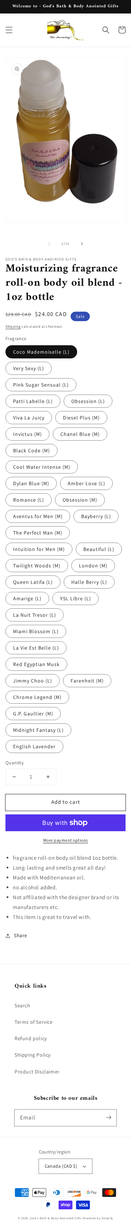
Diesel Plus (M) (81, 417)
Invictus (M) (27, 434)
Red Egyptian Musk (36, 664)
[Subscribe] (108, 1118)
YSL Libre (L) (75, 598)
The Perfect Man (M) (37, 532)
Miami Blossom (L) (36, 631)
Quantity (14, 763)
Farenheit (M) (87, 680)
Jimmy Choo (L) (32, 680)
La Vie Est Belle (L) (36, 647)
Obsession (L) (88, 401)
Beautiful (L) (98, 549)
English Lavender (34, 746)
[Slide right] (82, 244)
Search (23, 1005)
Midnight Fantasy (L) (38, 730)
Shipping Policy (33, 1055)
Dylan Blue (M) (31, 483)
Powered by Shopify (98, 1218)
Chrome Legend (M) (37, 697)
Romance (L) (28, 500)
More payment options (65, 840)
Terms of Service (34, 1022)
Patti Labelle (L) (33, 401)
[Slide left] (49, 244)
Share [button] (20, 935)
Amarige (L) (27, 598)
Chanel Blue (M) (80, 434)
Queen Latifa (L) (33, 582)
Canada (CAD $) (61, 1166)
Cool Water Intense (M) (41, 467)
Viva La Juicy (28, 417)
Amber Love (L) (86, 483)
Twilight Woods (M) (36, 565)
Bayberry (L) (96, 516)
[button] (9, 30)
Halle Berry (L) (89, 582)
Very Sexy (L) (28, 368)
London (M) (93, 565)
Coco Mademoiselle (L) (41, 352)
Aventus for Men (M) (38, 516)
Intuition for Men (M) (39, 549)
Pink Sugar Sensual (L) (41, 384)
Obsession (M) (80, 500)
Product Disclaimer (37, 1071)
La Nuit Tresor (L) (34, 615)
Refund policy (31, 1038)
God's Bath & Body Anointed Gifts (55, 1218)
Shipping (13, 326)
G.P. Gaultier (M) (33, 713)
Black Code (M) (31, 450)
